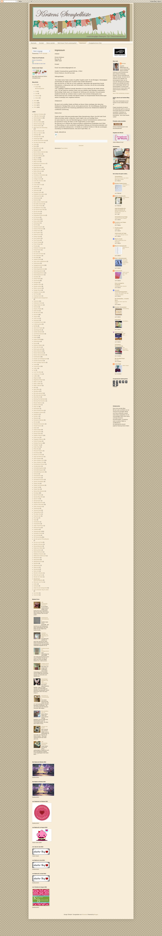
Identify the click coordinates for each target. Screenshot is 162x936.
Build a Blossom (38, 171)
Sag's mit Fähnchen (39, 456)
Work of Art (36, 571)
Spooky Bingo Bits (38, 497)
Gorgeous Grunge (38, 292)
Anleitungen (37, 138)
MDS (35, 387)
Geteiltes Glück (37, 284)
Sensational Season (39, 479)
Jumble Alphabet (38, 331)
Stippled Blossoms (38, 502)
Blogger (96, 914)
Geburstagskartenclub (39, 269)
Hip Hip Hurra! (37, 312)
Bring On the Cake (38, 169)
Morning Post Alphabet (39, 399)
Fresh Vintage (37, 244)
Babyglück (36, 150)
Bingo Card (36, 159)
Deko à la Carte (119, 332)
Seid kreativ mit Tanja (120, 233)
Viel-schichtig (37, 535)
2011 (35, 107)
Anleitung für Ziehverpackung (45, 619)
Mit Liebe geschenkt (39, 395)
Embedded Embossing (39, 215)
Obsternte (36, 418)
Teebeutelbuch (37, 512)
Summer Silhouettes (39, 504)
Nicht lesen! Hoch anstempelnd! (67, 43)
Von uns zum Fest (38, 542)
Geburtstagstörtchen (39, 273)
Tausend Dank (37, 510)
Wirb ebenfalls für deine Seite (38, 63)
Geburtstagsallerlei (38, 271)
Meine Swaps (126, 365)
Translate (44, 53)
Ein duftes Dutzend (38, 203)
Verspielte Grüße (38, 533)
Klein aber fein (37, 347)
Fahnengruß (37, 223)
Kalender (36, 335)
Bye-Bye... (117, 360)
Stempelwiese (118, 176)
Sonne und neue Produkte (121, 218)
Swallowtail (36, 508)
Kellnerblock (37, 341)
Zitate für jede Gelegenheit (40, 588)
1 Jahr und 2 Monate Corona (121, 234)
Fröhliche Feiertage (39, 248)
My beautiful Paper (120, 358)
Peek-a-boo (37, 437)
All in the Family (38, 122)
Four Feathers (37, 238)
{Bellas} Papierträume (121, 183)
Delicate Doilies (38, 192)
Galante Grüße (37, 259)
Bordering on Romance (40, 163)
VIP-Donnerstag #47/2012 (44, 604)
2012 (35, 105)
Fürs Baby (36, 257)
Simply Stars (37, 489)
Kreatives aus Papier (120, 222)
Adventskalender (38, 118)
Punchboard (37, 452)
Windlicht (36, 563)
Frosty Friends (37, 250)
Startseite (33, 43)
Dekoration (36, 190)
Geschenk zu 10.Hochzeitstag (45, 697)
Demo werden (50, 43)
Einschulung (37, 213)
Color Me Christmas (39, 180)
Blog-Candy (37, 161)
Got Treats (36, 294)
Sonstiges (36, 493)
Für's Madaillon (37, 255)
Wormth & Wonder (38, 573)
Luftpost (36, 376)
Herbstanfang (126, 308)
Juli (36, 91)
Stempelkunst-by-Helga (121, 217)
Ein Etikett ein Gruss (39, 207)
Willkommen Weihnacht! (40, 555)
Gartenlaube (37, 263)
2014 (35, 100)
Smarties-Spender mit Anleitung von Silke (44, 635)
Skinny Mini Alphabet (39, 491)
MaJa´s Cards (118, 239)
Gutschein (36, 301)
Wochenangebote (39, 88)
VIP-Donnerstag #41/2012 (44, 743)
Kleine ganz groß (38, 349)
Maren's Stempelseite (120, 246)
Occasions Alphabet (39, 420)
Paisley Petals (37, 433)
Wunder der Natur (38, 577)
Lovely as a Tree (38, 374)
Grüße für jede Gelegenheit (41, 298)
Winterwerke (37, 565)
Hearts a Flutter (37, 309)
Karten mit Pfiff (37, 339)
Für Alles (36, 251)
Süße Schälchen (38, 506)
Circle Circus (37, 177)
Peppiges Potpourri (39, 439)
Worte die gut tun (38, 575)
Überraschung (37, 527)
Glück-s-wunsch (38, 288)
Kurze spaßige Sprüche (40, 362)
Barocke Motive (38, 154)
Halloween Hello (38, 303)
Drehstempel (37, 198)
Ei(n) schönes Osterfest (39, 202)
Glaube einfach (37, 286)
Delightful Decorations (39, 194)
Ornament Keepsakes (39, 424)
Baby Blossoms (38, 148)
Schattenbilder (37, 466)
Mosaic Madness (38, 403)
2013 (35, 103)
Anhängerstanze (38, 136)
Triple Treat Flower (38, 525)
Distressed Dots (38, 196)
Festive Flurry (37, 230)
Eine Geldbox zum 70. (44, 712)
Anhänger (36, 134)
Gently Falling (37, 278)
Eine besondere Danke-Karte (125, 349)
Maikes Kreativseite (120, 196)
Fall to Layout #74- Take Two (126, 274)
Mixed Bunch (37, 397)
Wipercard (36, 567)
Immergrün (36, 320)
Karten (35, 337)
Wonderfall (36, 569)
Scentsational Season (39, 464)
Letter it (35, 368)
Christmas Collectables (39, 175)
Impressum (82, 43)
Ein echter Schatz (38, 205)
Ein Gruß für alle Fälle (39, 209)
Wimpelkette (37, 559)
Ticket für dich (37, 516)
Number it (36, 416)
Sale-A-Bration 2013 (39, 460)
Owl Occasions (37, 431)
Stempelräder (37, 500)
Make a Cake (37, 381)
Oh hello (36, 422)
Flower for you (37, 234)
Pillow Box (36, 449)
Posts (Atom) (64, 148)
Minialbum (36, 391)
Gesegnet (36, 282)
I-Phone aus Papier (44, 727)
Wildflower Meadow (39, 554)
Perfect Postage (38, 441)
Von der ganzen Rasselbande (41, 539)
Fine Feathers (37, 232)
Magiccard (36, 378)
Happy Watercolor (38, 305)
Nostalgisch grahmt (39, 412)
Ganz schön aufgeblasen (40, 261)
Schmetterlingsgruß (39, 470)
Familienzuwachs (38, 227)
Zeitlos (35, 584)
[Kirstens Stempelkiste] (33, 62)
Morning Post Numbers (39, 401)
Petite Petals (37, 447)
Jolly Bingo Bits (37, 330)
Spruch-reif (36, 498)
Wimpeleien (37, 557)
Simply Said (37, 483)
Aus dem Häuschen (39, 142)
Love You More (37, 372)
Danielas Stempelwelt (120, 307)
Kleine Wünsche (38, 351)
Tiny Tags (36, 518)
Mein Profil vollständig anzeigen (121, 93)
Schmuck (36, 473)
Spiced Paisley (37, 495)
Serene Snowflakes (39, 481)
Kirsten (124, 63)
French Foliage (37, 242)
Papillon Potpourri (38, 435)
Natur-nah (36, 406)
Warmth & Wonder (38, 544)
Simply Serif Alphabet (39, 485)
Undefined (36, 529)
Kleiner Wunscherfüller (39, 355)
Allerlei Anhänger (38, 124)
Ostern (35, 427)
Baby (35, 146)
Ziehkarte (36, 586)
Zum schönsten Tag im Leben (41, 589)
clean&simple (118, 271)
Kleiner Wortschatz (38, 353)
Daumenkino (37, 188)
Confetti (36, 182)
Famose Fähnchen (38, 228)
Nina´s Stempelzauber (121, 258)
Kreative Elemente (38, 360)
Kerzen (35, 343)
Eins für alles (37, 211)
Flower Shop (37, 236)
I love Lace (36, 318)
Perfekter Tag (37, 445)
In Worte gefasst (38, 324)
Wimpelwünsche (38, 561)
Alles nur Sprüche (38, 133)
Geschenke (36, 280)
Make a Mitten (37, 383)
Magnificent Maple (38, 379)
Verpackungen (37, 531)
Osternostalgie (37, 429)
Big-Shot (36, 157)
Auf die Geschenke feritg (40, 140)
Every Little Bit (37, 221)
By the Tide (36, 173)
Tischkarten (37, 521)
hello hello (36, 310)
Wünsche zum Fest (38, 582)
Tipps (35, 520)
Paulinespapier (119, 228)
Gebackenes (37, 267)
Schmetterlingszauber (39, 472)
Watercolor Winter (38, 548)
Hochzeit (36, 314)
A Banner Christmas (39, 114)
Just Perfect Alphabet (39, 333)
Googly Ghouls (37, 290)
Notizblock (36, 414)
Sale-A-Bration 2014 (39, 462)
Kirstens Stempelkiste (37, 60)
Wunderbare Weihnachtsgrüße (38, 579)
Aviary (35, 144)
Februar (37, 95)
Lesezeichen (37, 366)
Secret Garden (37, 477)
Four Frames (37, 240)
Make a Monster (38, 385)
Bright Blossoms (38, 167)
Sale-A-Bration (37, 458)
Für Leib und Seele (38, 253)
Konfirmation (37, 356)
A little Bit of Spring (38, 116)
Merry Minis (37, 389)
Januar (37, 98)
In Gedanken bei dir (39, 322)
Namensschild (37, 404)
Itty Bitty (36, 326)
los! (34, 370)
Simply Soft (36, 487)
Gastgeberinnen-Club (95, 43)
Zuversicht (36, 595)
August (37, 86)
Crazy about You (38, 184)
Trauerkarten (37, 523)
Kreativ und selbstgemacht (40, 358)
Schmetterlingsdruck (39, 468)
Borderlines (37, 165)
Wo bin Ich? (117, 223)
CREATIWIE (118, 364)
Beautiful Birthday (38, 156)
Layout (35, 364)
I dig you (36, 316)
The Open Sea (37, 514)
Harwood (36, 307)
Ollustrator (84, 914)
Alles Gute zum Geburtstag (40, 127)
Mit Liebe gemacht (38, 393)
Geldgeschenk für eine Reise (45, 664)
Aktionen (36, 120)
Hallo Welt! (117, 229)
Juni (36, 93)
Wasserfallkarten (38, 546)
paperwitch (118, 319)
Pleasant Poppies (38, 450)
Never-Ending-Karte (39, 410)
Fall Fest (36, 225)
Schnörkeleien (37, 475)
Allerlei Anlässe (38, 125)
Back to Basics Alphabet (40, 152)
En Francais (37, 217)
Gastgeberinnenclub (39, 265)
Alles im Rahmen (38, 131)
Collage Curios (37, 179)
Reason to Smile (38, 454)
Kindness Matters (38, 345)
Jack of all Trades (38, 328)
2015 (35, 84)
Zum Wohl (36, 593)
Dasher (35, 186)
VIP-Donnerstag (38, 537)
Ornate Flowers (37, 425)
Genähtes (36, 276)
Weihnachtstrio (37, 550)
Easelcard (36, 200)
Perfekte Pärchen (38, 443)
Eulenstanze (37, 219)
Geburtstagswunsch (39, 274)
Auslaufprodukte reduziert (121, 286)
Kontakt (41, 43)
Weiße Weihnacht (38, 552)
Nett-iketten (36, 408)
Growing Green (37, 296)
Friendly (36, 246)
